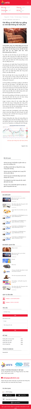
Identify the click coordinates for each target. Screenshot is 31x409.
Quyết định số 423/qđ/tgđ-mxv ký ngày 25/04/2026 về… (19, 216)
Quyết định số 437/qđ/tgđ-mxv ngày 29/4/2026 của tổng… (19, 221)
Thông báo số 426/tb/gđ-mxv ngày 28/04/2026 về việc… (19, 232)
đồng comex (15, 248)
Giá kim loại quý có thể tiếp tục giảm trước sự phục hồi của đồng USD (15, 163)
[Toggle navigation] (28, 2)
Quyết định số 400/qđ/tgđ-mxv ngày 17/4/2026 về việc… (19, 237)
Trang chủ (6, 17)
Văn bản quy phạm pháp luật (19, 275)
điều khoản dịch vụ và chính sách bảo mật (18, 198)
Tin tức (11, 17)
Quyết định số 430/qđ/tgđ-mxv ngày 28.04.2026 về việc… (19, 226)
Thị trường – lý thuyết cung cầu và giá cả (19, 281)
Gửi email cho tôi (6, 318)
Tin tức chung (18, 17)
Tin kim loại (25, 17)
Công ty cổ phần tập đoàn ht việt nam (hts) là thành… (20, 270)
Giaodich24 (5, 352)
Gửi (15, 315)
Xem (22, 339)
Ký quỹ (13, 259)
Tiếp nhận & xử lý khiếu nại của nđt (19, 210)
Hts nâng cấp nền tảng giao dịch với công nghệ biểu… (20, 204)
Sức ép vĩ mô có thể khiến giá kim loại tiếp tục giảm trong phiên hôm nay (15, 185)
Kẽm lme (14, 264)
